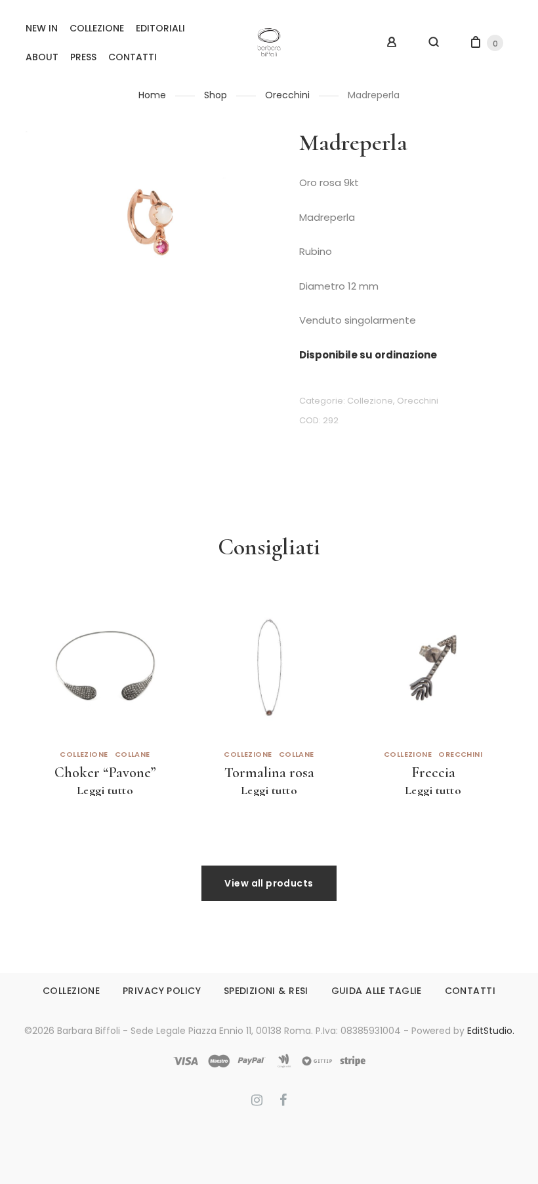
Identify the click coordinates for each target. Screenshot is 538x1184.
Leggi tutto (105, 790)
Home (152, 95)
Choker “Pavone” (105, 772)
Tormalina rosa (269, 772)
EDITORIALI (160, 28)
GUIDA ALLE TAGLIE (376, 990)
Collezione (370, 400)
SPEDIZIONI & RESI (266, 990)
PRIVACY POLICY (162, 990)
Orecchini (287, 95)
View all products (268, 883)
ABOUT (42, 57)
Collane (132, 754)
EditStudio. (490, 1030)
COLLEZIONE (97, 28)
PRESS (83, 57)
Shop (215, 95)
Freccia (433, 772)
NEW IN (42, 28)
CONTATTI (132, 57)
